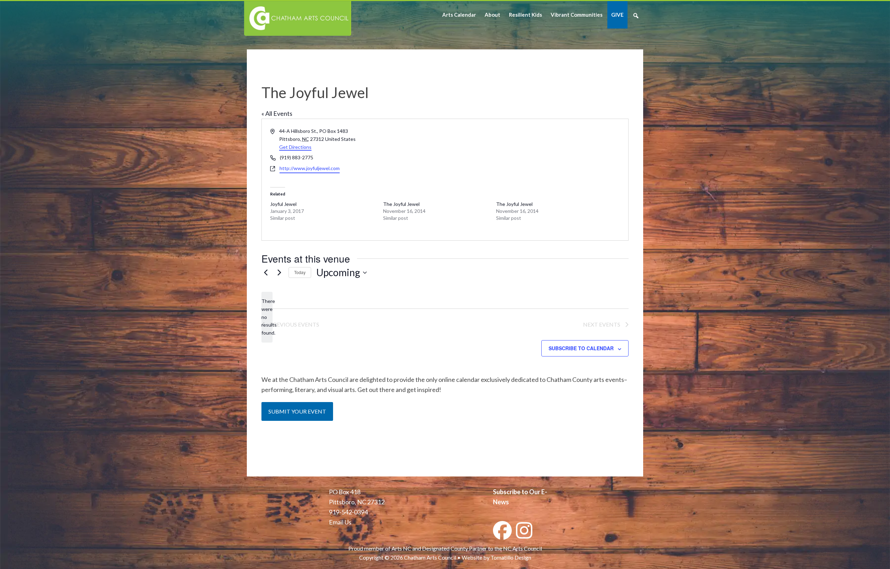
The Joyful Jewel (401, 204)
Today (300, 272)
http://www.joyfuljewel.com (310, 168)
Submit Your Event (297, 411)
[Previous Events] (265, 273)
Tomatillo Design (511, 557)
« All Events (276, 113)
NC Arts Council (522, 548)
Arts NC (401, 548)
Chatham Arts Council (297, 18)
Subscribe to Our (516, 492)
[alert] (267, 317)
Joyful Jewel (283, 204)
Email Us (340, 522)
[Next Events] (279, 273)
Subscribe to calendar (581, 348)
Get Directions (295, 147)
